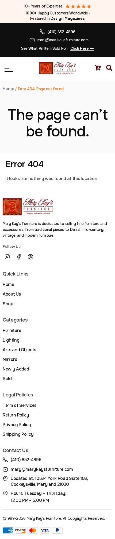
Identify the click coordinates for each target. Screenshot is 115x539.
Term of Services (19, 405)
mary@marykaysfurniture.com (63, 39)
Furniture (12, 330)
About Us (12, 294)
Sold (7, 378)
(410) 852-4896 (61, 31)
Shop (8, 304)
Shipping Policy (18, 434)
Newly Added (16, 369)
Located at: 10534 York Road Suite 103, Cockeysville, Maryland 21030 (49, 481)
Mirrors (10, 359)
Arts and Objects (19, 350)
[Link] (42, 256)
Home (8, 88)
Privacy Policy (17, 424)
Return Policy (16, 415)
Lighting (11, 340)
